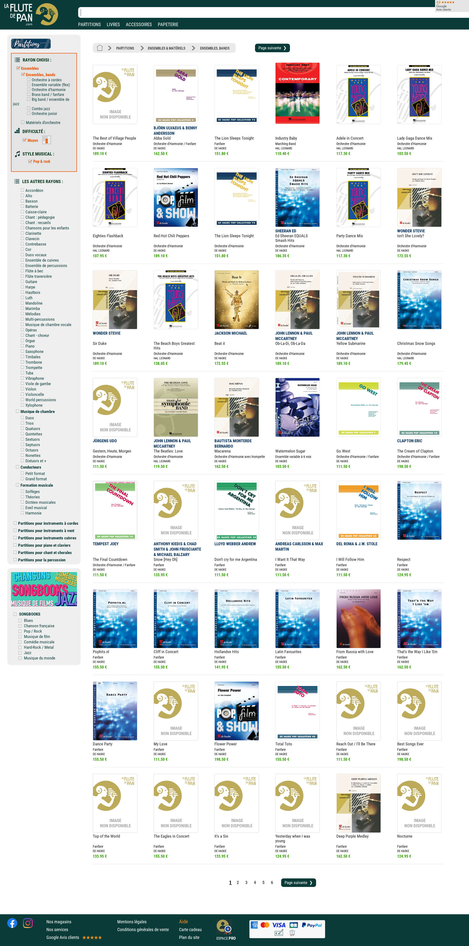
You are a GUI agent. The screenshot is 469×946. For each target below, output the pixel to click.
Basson (31, 201)
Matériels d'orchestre (43, 122)
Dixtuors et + (35, 460)
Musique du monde (39, 658)
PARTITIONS (89, 24)
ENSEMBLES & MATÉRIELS (166, 48)
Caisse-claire (36, 211)
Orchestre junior (44, 113)
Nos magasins (58, 921)
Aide (183, 922)
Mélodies (33, 313)
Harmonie (33, 513)
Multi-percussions (40, 319)
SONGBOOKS (29, 614)
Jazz (27, 652)
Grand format (36, 478)
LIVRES (113, 24)
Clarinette (33, 233)
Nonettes (33, 455)
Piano (30, 346)
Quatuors (32, 428)
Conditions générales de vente (147, 929)
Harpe (30, 287)
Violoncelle (34, 394)
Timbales (33, 356)
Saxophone (34, 351)
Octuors (31, 450)
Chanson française (39, 625)
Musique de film (37, 636)
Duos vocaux (35, 254)
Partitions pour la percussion (41, 559)
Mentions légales (132, 921)
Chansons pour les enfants (47, 228)
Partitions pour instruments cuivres (47, 537)
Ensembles (30, 68)
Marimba (32, 308)
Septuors (32, 444)
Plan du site (189, 937)
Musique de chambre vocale (48, 324)
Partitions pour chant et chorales (45, 552)
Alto (28, 195)
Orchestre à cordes (47, 80)
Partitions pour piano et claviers (44, 545)
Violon (30, 389)
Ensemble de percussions (46, 265)
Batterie (31, 206)
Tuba (29, 372)
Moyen (33, 140)
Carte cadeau (190, 929)
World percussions (40, 399)
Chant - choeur (37, 335)
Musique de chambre (38, 411)
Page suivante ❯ (272, 47)
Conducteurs (31, 467)
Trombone (33, 362)
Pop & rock (41, 161)
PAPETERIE (168, 24)
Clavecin (32, 238)
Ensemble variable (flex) (51, 84)
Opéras (31, 330)
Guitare (31, 281)
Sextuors (32, 439)
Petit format (35, 473)
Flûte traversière (38, 276)
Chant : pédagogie (40, 217)
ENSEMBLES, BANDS (215, 48)
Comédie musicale (39, 641)
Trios (29, 423)
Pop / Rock (33, 631)
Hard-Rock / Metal (39, 647)
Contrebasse (35, 244)
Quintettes (33, 434)
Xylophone (34, 405)
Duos (29, 417)
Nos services (57, 929)
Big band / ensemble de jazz (41, 101)
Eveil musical (36, 507)
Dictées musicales (40, 502)
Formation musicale (37, 485)
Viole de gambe (38, 383)
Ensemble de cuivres (42, 260)
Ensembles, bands (40, 74)
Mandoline (34, 303)
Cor (28, 249)
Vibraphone (34, 378)
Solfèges (32, 491)
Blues (28, 620)
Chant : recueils (38, 222)
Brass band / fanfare (48, 94)
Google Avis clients (62, 937)
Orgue (30, 340)
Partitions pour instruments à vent (46, 530)
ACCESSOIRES (139, 24)
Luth (28, 297)
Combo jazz (41, 108)
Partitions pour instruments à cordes (48, 523)
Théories (32, 496)
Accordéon (34, 190)
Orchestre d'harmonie (49, 89)
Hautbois (32, 292)
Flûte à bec (34, 270)
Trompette (33, 367)
